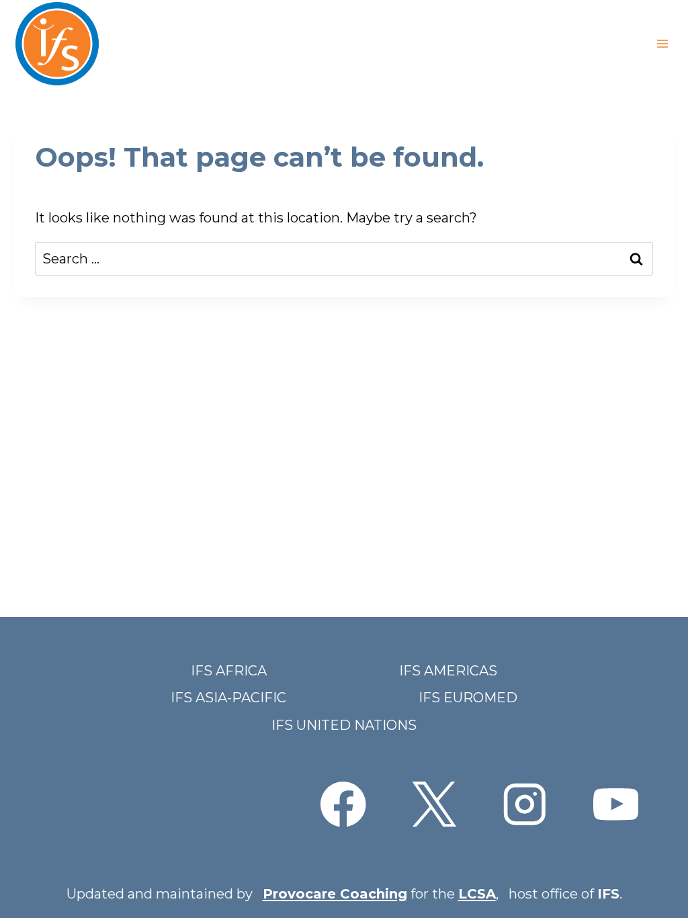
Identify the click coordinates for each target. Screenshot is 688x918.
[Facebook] (343, 804)
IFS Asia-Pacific (228, 698)
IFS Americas (448, 671)
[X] (433, 804)
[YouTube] (615, 804)
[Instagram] (525, 804)
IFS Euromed (468, 698)
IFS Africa (229, 671)
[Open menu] (662, 43)
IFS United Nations (344, 725)
